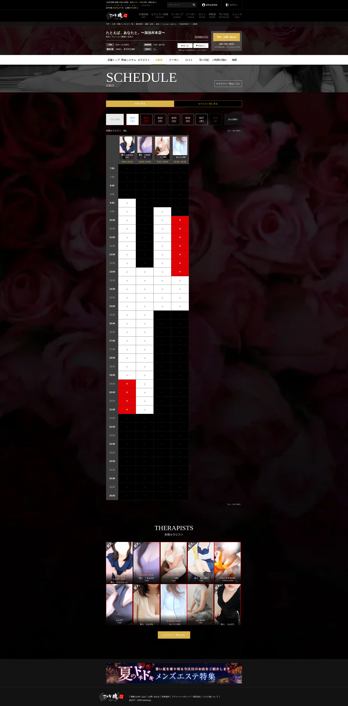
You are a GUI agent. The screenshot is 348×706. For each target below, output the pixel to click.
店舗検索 (143, 15)
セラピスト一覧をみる (174, 635)
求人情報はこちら (201, 37)
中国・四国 (147, 2)
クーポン (191, 15)
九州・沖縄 (138, 2)
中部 (121, 2)
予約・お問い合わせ (226, 37)
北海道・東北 (128, 2)
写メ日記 (224, 15)
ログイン (233, 5)
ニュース (237, 15)
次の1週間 (232, 119)
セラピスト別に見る (208, 104)
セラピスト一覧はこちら (228, 83)
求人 (154, 2)
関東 (112, 2)
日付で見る (140, 103)
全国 (108, 2)
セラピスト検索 (159, 15)
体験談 (212, 15)
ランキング (177, 15)
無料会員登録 (211, 5)
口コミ (202, 15)
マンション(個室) (118, 37)
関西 (116, 2)
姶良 (108, 37)
